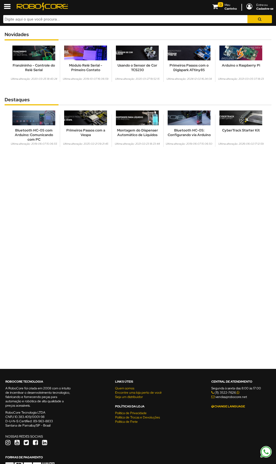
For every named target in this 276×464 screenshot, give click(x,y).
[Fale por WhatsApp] (266, 457)
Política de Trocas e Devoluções (137, 417)
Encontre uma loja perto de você (138, 392)
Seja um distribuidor (129, 397)
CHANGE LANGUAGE (229, 406)
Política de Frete (126, 422)
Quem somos (124, 388)
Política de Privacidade (131, 413)
